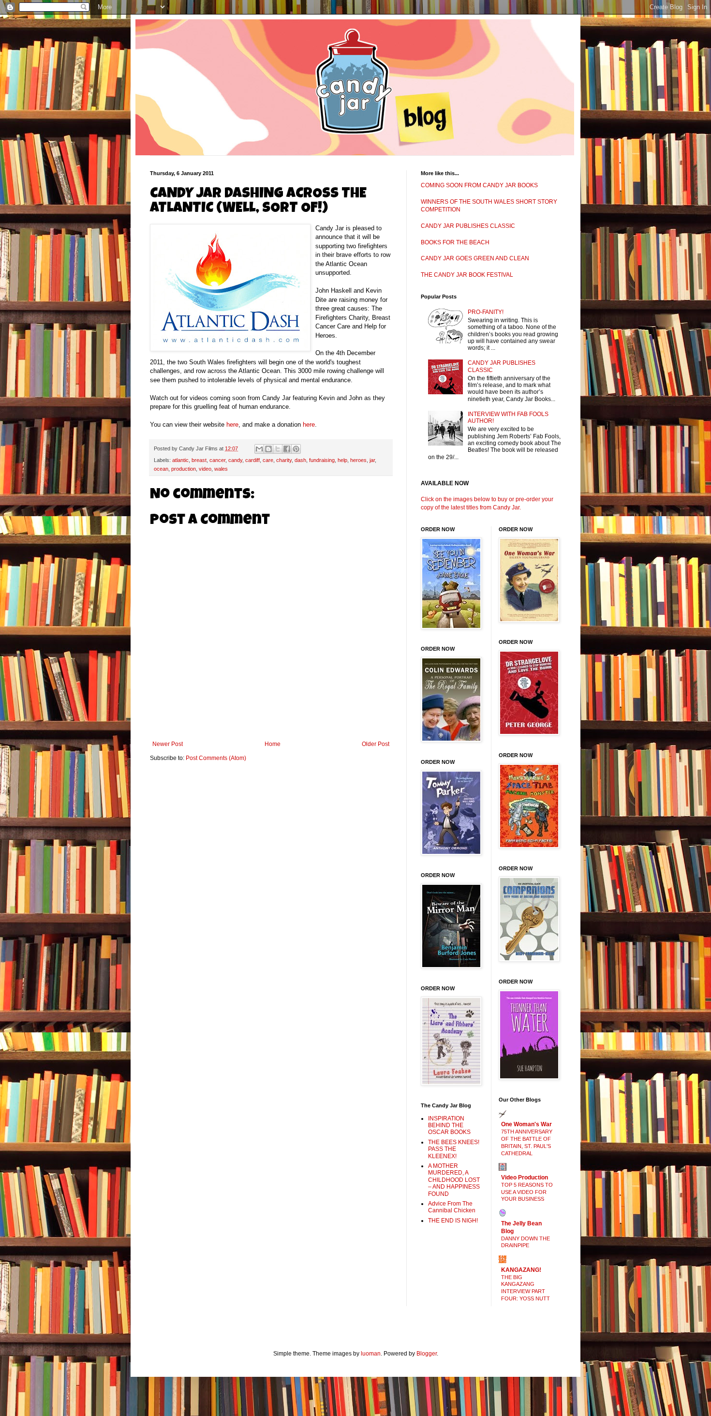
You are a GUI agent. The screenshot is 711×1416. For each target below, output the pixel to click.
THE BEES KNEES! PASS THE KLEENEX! (453, 1149)
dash (300, 460)
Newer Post (167, 744)
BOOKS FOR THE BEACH (455, 242)
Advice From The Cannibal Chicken (451, 1207)
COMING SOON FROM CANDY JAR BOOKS (479, 185)
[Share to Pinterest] (296, 449)
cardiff (252, 460)
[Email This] (259, 449)
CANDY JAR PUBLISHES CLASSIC (468, 226)
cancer (217, 460)
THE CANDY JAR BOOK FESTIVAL (467, 274)
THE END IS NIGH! (453, 1220)
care (268, 460)
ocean (161, 469)
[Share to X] (277, 449)
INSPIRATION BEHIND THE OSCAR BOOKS (449, 1125)
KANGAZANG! (521, 1270)
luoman (371, 1353)
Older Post (375, 744)
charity (284, 460)
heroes (358, 460)
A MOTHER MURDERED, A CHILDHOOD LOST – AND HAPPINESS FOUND (454, 1180)
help (342, 460)
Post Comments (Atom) (216, 758)
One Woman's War (526, 1124)
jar (372, 460)
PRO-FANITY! (486, 312)
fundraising (322, 460)
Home (273, 744)
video (205, 469)
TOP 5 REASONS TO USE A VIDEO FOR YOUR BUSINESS (527, 1192)
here (232, 424)
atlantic (180, 460)
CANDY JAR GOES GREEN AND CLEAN (475, 258)
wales (221, 469)
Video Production (524, 1177)
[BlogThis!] (268, 449)
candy (235, 460)
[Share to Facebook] (287, 449)
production (183, 469)
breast (199, 460)
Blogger (426, 1353)
